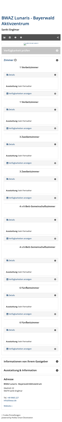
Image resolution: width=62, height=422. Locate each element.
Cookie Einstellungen (11, 415)
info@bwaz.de (10, 400)
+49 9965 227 (13, 397)
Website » (8, 406)
